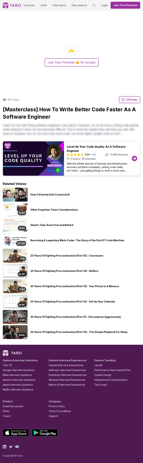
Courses (29, 5)
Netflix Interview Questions (18, 389)
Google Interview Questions (19, 370)
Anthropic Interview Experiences (67, 370)
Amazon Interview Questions (19, 379)
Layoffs (98, 365)
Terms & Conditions (60, 411)
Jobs (43, 5)
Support (53, 415)
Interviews (59, 5)
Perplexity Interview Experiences (68, 374)
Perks (6, 411)
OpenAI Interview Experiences (66, 365)
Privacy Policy (57, 406)
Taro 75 (7, 365)
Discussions (79, 5)
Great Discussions (13, 406)
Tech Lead (100, 384)
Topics (7, 415)
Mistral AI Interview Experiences (67, 384)
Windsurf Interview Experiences (67, 379)
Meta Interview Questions (17, 374)
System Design (102, 374)
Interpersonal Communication (111, 379)
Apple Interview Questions (18, 384)
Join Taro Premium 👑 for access (71, 62)
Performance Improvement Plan (112, 370)
